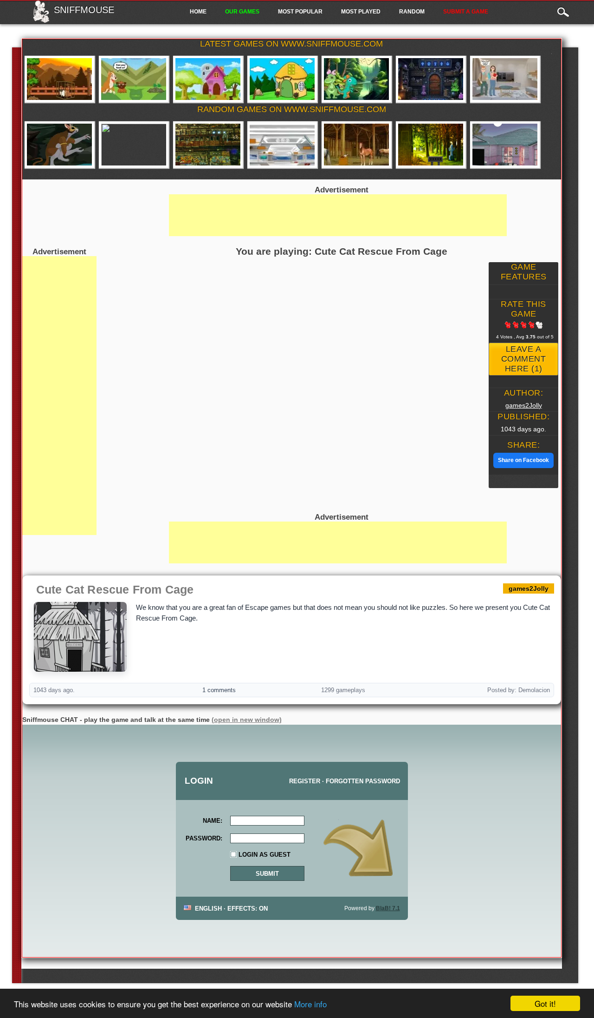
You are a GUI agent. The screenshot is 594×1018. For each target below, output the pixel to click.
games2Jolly (523, 405)
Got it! (545, 1003)
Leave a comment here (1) (523, 358)
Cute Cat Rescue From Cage (115, 589)
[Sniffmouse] (41, 20)
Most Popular (300, 11)
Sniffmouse (84, 10)
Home (198, 11)
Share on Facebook (523, 460)
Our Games (242, 11)
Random (412, 11)
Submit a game (465, 11)
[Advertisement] (59, 395)
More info (310, 1004)
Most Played (361, 11)
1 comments (219, 690)
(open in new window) (247, 719)
